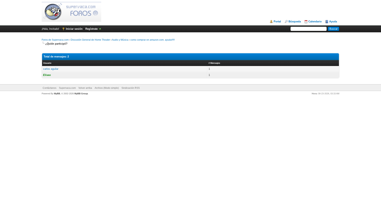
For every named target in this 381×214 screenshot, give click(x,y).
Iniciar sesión (74, 28)
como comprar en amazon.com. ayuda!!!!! (152, 39)
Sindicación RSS (130, 88)
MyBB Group (81, 93)
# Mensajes (214, 63)
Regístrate (91, 28)
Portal (277, 21)
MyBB (57, 93)
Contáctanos (49, 88)
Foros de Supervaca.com (55, 39)
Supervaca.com (67, 88)
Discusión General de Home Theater (90, 39)
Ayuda (333, 21)
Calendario (315, 21)
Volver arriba (85, 88)
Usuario (47, 63)
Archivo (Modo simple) (107, 88)
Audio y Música (120, 39)
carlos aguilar (50, 68)
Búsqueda (295, 21)
